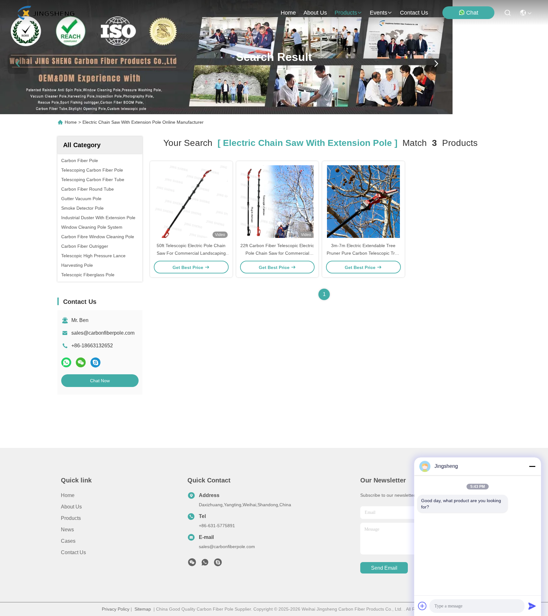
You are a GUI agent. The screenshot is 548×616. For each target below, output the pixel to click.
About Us (71, 506)
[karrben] (217, 564)
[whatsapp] (66, 362)
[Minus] (532, 466)
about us (315, 13)
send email (384, 568)
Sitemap (142, 609)
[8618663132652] (204, 564)
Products (71, 518)
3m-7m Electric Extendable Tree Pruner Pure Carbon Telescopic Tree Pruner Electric (363, 253)
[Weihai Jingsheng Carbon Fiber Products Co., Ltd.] (46, 13)
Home (288, 13)
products (346, 13)
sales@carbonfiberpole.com (102, 333)
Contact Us (73, 552)
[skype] (95, 362)
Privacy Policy (115, 609)
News (67, 529)
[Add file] (422, 606)
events (378, 13)
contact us (414, 13)
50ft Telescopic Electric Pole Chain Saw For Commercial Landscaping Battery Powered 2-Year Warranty (191, 253)
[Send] (532, 606)
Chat (472, 13)
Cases (68, 541)
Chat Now (100, 380)
